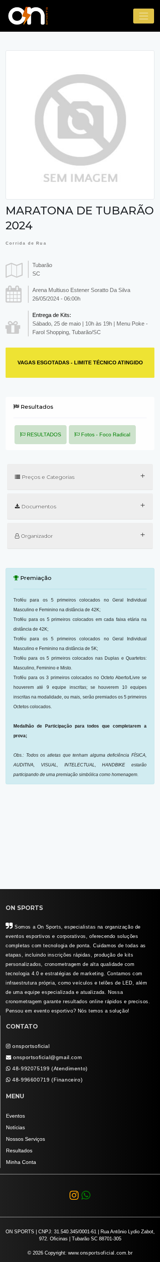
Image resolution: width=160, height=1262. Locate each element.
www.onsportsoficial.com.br (100, 1253)
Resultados (19, 1150)
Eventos (15, 1116)
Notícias (15, 1127)
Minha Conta (21, 1162)
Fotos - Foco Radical (105, 434)
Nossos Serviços (25, 1139)
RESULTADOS (43, 434)
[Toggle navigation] (143, 16)
